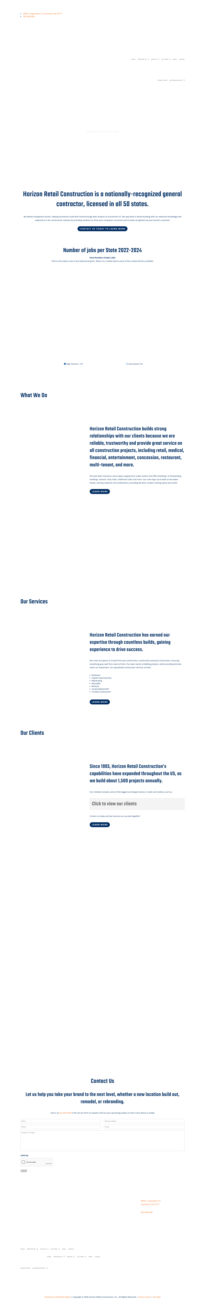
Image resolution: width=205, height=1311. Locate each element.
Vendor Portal (162, 80)
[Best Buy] (102, 545)
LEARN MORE (100, 491)
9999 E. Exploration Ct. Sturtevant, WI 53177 (42, 13)
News (175, 59)
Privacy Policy (144, 1297)
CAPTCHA (24, 1155)
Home (133, 59)
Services (154, 59)
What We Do (142, 59)
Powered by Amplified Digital (57, 1297)
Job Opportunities (176, 80)
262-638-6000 (65, 1113)
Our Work (164, 59)
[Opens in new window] (174, 1268)
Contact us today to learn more (102, 228)
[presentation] (36, 1162)
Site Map (157, 1297)
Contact (181, 59)
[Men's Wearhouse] (47, 545)
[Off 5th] (157, 545)
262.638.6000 (29, 16)
